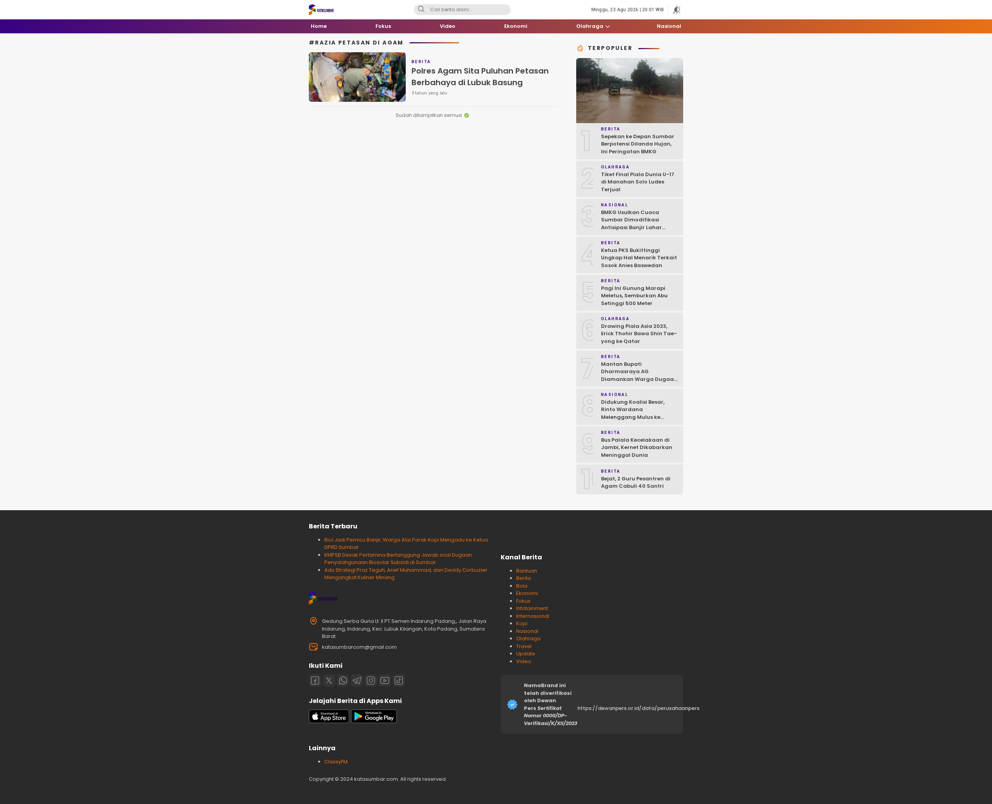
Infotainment (532, 608)
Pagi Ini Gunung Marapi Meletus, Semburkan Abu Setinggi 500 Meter (634, 296)
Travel (524, 646)
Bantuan (526, 570)
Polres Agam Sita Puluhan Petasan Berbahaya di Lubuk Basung (480, 76)
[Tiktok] (399, 680)
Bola (521, 586)
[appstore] (329, 721)
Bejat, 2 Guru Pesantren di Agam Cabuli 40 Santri (635, 482)
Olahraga (528, 638)
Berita (523, 578)
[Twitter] (329, 680)
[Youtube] (385, 680)
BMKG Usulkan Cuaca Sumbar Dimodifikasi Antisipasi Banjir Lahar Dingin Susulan (631, 224)
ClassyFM (336, 761)
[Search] (421, 10)
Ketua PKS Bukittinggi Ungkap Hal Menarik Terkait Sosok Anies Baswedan (639, 258)
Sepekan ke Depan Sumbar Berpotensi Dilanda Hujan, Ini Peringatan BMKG (637, 144)
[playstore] (374, 721)
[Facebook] (315, 680)
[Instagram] (371, 680)
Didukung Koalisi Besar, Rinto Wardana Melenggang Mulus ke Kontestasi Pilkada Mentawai (633, 417)
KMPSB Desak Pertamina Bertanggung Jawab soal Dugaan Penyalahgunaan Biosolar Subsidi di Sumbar (398, 558)
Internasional (532, 616)
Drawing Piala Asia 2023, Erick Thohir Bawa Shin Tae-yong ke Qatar (639, 333)
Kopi (521, 623)
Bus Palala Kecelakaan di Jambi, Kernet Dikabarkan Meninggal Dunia (636, 447)
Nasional (527, 631)
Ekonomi (527, 593)
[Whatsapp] (343, 680)
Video (523, 661)
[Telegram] (357, 680)
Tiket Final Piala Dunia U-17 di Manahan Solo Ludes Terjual (637, 182)
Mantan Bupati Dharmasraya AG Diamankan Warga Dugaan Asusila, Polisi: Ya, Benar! (639, 375)
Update (525, 653)
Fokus (523, 601)
